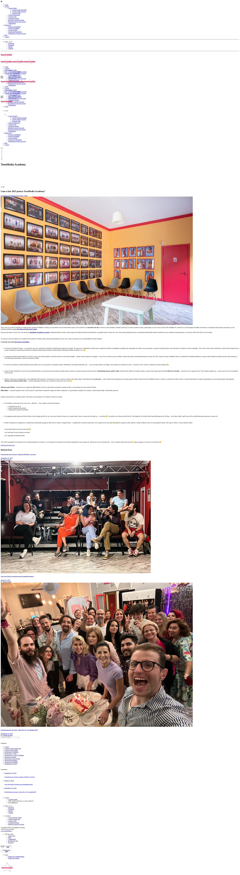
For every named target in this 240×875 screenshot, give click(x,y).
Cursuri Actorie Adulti (11, 750)
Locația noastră (12, 30)
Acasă (6, 5)
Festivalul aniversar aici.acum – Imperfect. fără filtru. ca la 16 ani (18, 454)
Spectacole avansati (10, 757)
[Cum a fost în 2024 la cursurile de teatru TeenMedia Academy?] (76, 573)
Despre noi (7, 25)
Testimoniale (12, 23)
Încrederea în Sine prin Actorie (27, 329)
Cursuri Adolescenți (14, 15)
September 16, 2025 (7, 458)
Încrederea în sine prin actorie (17, 22)
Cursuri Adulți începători (19, 10)
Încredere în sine (13, 841)
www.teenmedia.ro (6, 831)
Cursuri (6, 6)
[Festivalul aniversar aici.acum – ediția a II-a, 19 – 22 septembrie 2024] (97, 726)
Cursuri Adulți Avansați (19, 11)
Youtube (10, 48)
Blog (5, 35)
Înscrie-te (11, 842)
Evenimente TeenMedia (8, 195)
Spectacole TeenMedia (15, 32)
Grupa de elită (16, 13)
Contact (6, 37)
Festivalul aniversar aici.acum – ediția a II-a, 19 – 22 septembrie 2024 (19, 730)
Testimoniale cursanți (10, 764)
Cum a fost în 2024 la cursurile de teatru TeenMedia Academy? (17, 576)
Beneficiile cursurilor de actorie (39, 332)
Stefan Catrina (7, 460)
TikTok (10, 47)
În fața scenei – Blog (10, 753)
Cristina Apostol (7, 735)
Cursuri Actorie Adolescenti (12, 748)
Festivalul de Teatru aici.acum (17, 33)
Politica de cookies (13, 858)
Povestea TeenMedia (14, 27)
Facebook (11, 45)
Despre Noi (11, 836)
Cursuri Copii (12, 16)
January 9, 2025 (5, 580)
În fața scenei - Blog (21, 195)
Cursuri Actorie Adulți (14, 817)
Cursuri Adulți (12, 8)
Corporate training (13, 18)
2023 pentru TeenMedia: (21, 342)
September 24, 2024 (7, 733)
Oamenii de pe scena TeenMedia (14, 755)
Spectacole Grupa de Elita (12, 759)
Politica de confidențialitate (16, 856)
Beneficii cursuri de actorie (16, 20)
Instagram (11, 43)
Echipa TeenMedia (13, 28)
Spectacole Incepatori (10, 760)
